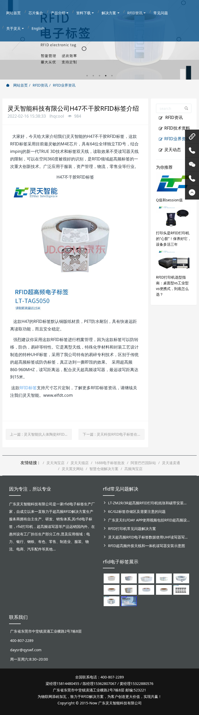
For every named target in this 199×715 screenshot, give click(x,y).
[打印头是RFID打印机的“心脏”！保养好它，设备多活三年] (174, 216)
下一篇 (114, 434)
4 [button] (105, 75)
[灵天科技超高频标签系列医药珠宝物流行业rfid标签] (146, 578)
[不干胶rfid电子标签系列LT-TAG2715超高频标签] (164, 589)
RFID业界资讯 (64, 85)
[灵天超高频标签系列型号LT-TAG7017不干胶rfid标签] (181, 589)
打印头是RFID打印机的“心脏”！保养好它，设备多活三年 (173, 238)
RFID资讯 (40, 85)
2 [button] (93, 75)
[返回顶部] (192, 193)
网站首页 (20, 85)
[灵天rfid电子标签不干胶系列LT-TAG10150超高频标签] (129, 589)
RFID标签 (28, 388)
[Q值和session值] (174, 183)
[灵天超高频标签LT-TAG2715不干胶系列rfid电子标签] (111, 589)
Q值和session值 (169, 199)
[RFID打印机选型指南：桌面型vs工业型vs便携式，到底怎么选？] (174, 260)
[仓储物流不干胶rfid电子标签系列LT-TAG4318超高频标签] (146, 589)
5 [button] (112, 75)
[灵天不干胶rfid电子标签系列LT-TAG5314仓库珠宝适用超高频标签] (164, 578)
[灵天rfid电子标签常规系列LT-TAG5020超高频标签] (181, 578)
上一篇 (41, 434)
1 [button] (87, 75)
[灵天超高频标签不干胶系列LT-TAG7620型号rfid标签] (111, 578)
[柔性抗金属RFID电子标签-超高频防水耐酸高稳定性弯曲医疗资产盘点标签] (129, 600)
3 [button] (99, 75)
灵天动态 (172, 149)
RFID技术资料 (177, 128)
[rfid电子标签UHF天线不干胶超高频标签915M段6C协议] (111, 600)
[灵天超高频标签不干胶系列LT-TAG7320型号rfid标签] (129, 578)
